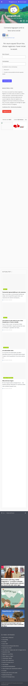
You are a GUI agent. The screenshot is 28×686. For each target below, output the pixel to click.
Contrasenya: (5, 61)
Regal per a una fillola (7, 654)
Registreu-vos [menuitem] (13, 2)
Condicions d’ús (6, 107)
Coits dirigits (5, 664)
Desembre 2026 (6, 652)
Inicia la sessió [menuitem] (22, 2)
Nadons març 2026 (6, 648)
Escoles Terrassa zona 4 (8, 662)
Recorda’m (6, 69)
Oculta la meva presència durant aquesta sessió (12, 73)
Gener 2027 (5, 643)
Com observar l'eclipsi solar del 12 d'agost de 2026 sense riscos (14, 650)
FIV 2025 (4, 670)
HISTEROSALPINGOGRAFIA (8, 666)
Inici (4, 513)
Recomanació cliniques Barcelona (10, 645)
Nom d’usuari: (5, 54)
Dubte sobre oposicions (8, 660)
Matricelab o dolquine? (7, 637)
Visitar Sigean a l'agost (7, 656)
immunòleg (5, 639)
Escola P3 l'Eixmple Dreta (8, 677)
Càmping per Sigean (7, 658)
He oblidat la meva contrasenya (9, 67)
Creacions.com (4, 684)
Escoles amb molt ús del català (9, 672)
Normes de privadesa (16, 107)
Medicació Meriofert (7, 674)
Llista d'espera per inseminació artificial (12, 668)
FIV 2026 (4, 641)
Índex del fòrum (10, 513)
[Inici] (14, 12)
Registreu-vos (7, 111)
